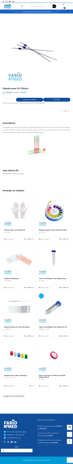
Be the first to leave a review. (13, 174)
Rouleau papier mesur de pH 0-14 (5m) (53, 230)
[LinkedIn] (65, 111)
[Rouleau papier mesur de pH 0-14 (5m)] (53, 211)
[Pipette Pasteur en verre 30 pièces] (19, 308)
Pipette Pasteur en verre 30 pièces (16, 327)
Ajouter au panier (29, 99)
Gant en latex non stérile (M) (14, 230)
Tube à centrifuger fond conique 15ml (52, 278)
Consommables (18, 396)
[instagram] (6, 1)
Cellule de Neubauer (11, 278)
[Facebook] (62, 111)
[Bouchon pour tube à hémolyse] (19, 356)
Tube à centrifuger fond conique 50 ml (53, 327)
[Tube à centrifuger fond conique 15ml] (53, 259)
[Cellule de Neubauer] (19, 259)
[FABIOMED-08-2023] (7, 4)
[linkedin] (13, 1)
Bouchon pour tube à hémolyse (15, 375)
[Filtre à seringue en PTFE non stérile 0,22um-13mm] (53, 356)
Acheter (57, 99)
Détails (27, 239)
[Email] (68, 111)
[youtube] (10, 1)
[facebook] (3, 1)
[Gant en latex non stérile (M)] (19, 211)
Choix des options (10, 386)
